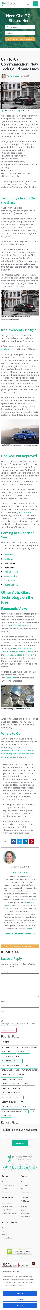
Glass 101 (6, 1074)
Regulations (6, 1210)
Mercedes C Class (13, 655)
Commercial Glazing (12, 1061)
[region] (20, 1289)
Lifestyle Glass (9, 1102)
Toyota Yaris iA (11, 585)
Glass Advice (19, 1074)
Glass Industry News (12, 1079)
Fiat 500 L (18, 648)
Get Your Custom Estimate (20, 39)
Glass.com (11, 677)
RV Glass (26, 1106)
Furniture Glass (29, 1070)
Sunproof (24, 1185)
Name (3, 1001)
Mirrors (23, 1102)
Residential (25, 1192)
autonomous (24, 512)
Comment (5, 972)
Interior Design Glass (12, 1097)
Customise (20, 1299)
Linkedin (29, 928)
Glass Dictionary (8, 1207)
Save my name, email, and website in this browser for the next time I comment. (19, 1024)
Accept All (20, 1293)
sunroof (28, 708)
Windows (6, 1116)
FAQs (17, 1070)
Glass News (28, 1084)
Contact (5, 1228)
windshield (6, 349)
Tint (26, 1111)
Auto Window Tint (11, 1056)
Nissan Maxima (11, 576)
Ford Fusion (9, 554)
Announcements (29, 1047)
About (4, 1235)
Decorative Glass (10, 1065)
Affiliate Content (10, 1047)
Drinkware (7, 1070)
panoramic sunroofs (18, 625)
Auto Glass (23, 1052)
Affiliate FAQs (26, 1213)
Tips (32, 1111)
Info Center (6, 1203)
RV (22, 1189)
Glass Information (11, 1084)
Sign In (23, 1210)
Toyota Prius (9, 580)
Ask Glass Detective (9, 1213)
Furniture (5, 1192)
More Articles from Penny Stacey (20, 934)
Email (3, 1011)
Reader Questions (10, 1106)
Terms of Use (7, 1238)
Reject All (20, 1305)
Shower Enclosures (11, 1111)
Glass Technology (11, 1088)
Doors (25, 1065)
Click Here (8, 193)
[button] (35, 3)
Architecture (8, 1052)
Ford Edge (8, 559)
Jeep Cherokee (11, 572)
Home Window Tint (11, 1093)
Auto (23, 1182)
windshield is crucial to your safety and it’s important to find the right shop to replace (18, 753)
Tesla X (30, 655)
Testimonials (26, 1217)
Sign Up (24, 1207)
